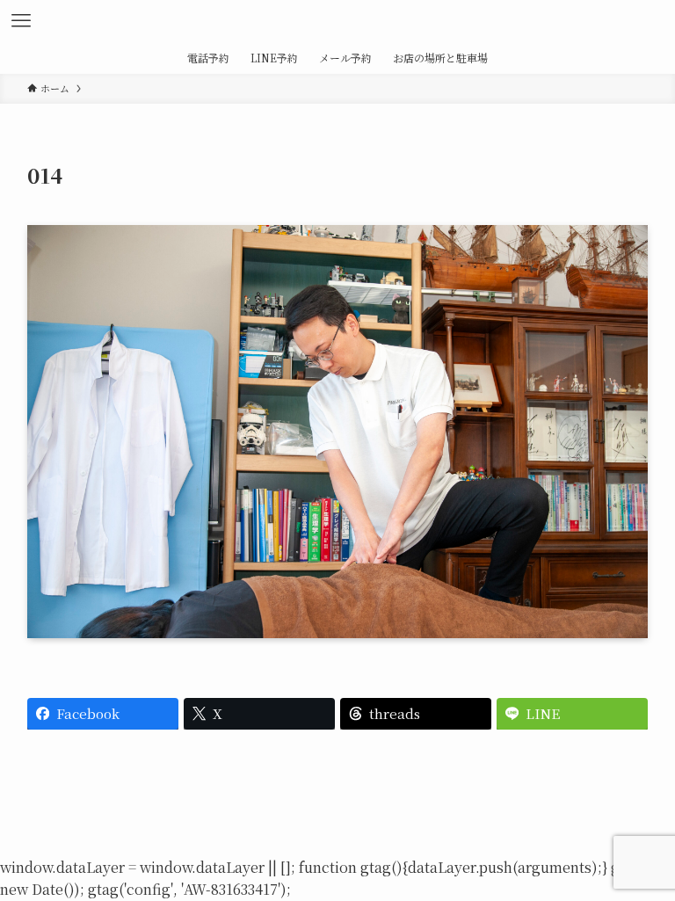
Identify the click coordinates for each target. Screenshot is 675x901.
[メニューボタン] (21, 21)
